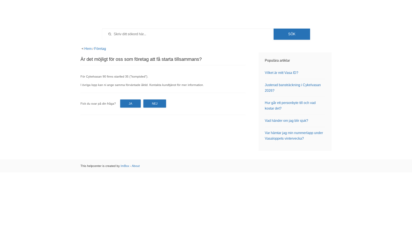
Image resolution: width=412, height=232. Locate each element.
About (136, 166)
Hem (88, 48)
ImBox (125, 166)
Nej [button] (155, 103)
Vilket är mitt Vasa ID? (281, 73)
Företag (100, 48)
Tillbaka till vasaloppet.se (299, 10)
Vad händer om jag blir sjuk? (286, 120)
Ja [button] (130, 103)
